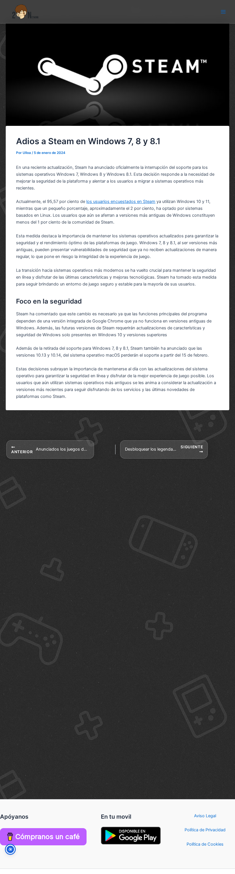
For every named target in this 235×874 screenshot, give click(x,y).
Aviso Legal (205, 815)
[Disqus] (117, 531)
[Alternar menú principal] (223, 12)
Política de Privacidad (205, 829)
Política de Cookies (205, 844)
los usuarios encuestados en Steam (120, 201)
